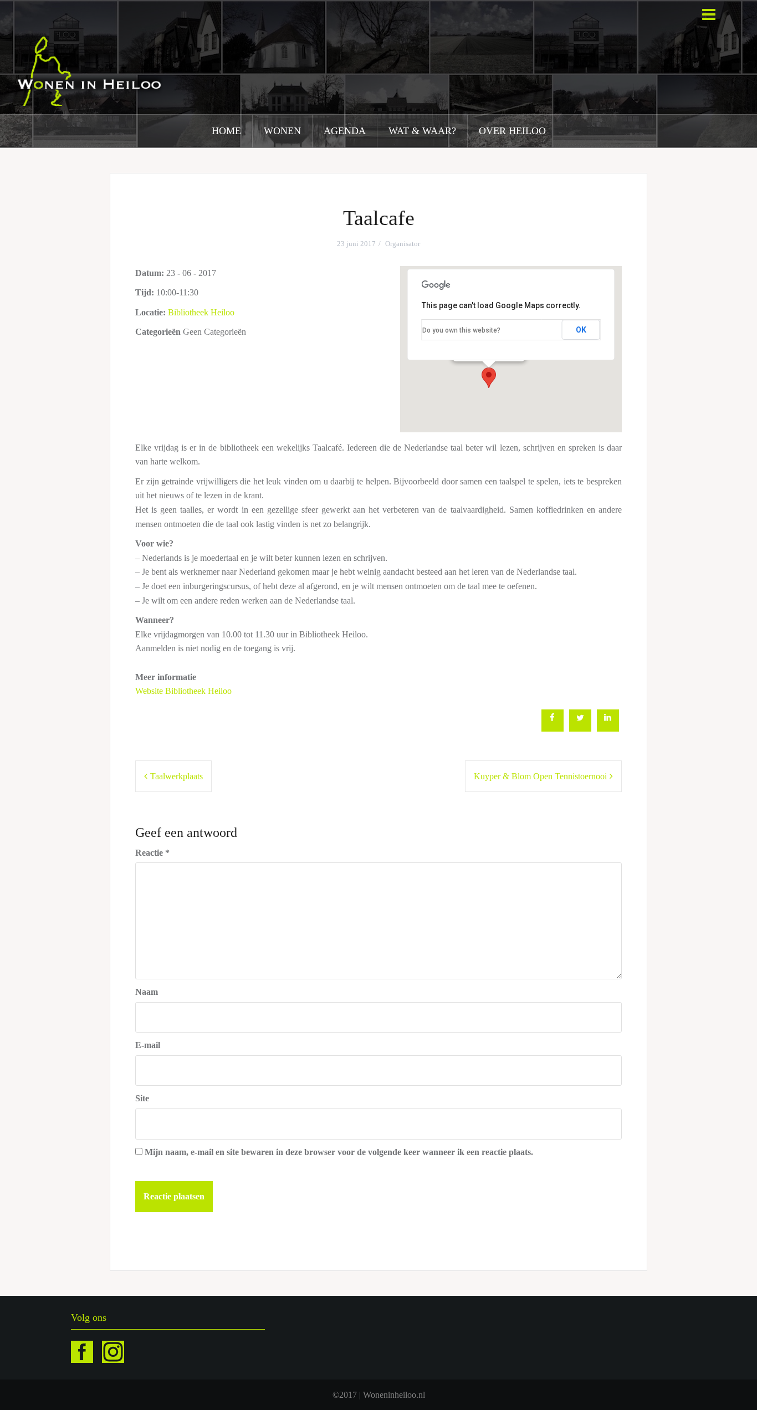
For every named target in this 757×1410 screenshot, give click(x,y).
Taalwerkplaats (176, 776)
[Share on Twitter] (580, 728)
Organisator (402, 243)
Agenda (345, 130)
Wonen (282, 130)
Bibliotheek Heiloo (201, 312)
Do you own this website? (461, 330)
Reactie (152, 852)
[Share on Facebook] (552, 728)
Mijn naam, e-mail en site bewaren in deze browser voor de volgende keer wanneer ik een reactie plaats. (339, 1152)
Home (226, 130)
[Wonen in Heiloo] (90, 70)
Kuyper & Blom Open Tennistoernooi (540, 776)
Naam (146, 992)
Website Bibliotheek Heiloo (183, 691)
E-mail (147, 1045)
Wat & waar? (422, 130)
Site (142, 1098)
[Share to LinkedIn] (608, 728)
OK (581, 329)
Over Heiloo (512, 130)
